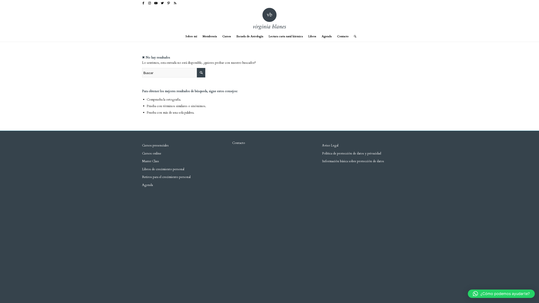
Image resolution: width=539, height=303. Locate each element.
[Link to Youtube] (156, 3)
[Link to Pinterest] (168, 3)
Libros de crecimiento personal (163, 169)
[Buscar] (353, 36)
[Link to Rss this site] (175, 3)
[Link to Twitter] (162, 3)
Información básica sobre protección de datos (353, 161)
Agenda (147, 185)
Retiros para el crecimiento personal (166, 177)
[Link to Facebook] (143, 3)
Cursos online (151, 153)
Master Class (150, 161)
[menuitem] (191, 36)
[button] (501, 294)
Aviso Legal (330, 145)
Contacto (238, 143)
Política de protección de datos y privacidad (351, 153)
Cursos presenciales (155, 145)
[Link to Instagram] (150, 3)
